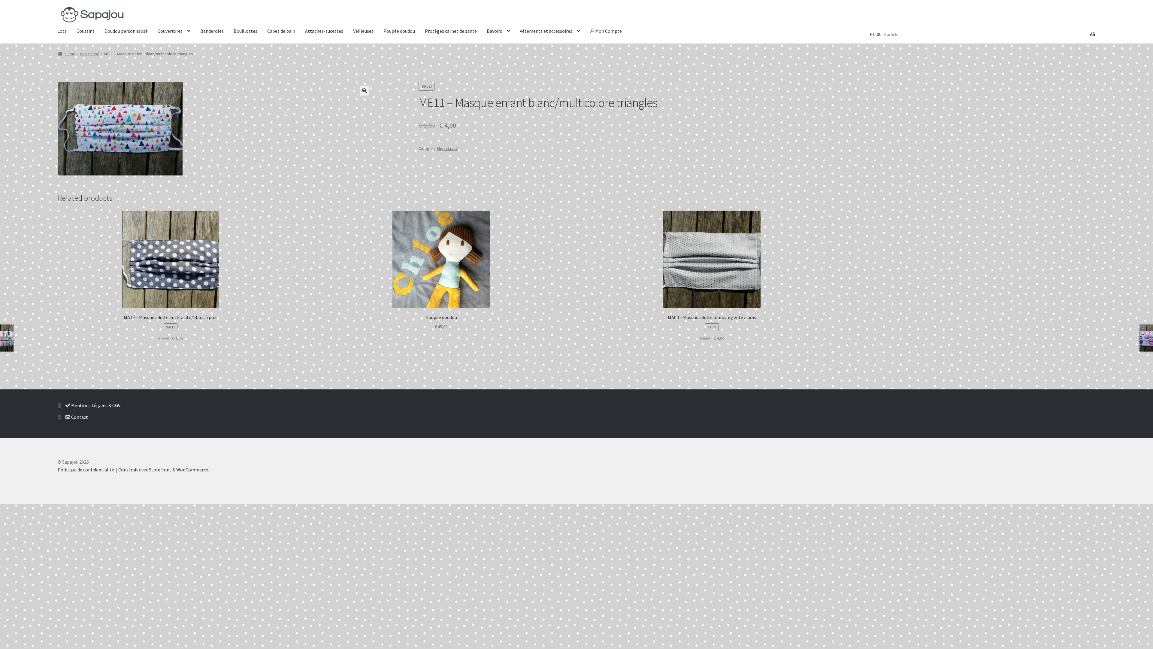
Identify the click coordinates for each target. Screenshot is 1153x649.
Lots (62, 31)
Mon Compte (608, 31)
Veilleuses (363, 31)
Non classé (89, 53)
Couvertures (170, 31)
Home (70, 53)
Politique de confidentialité (86, 470)
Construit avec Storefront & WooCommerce (163, 470)
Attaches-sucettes (324, 31)
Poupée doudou (399, 31)
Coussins (86, 31)
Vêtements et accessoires (546, 31)
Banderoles (212, 31)
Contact (79, 417)
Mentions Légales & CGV (95, 405)
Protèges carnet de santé (451, 31)
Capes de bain (281, 31)
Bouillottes (245, 31)
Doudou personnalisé (126, 31)
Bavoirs (494, 31)
